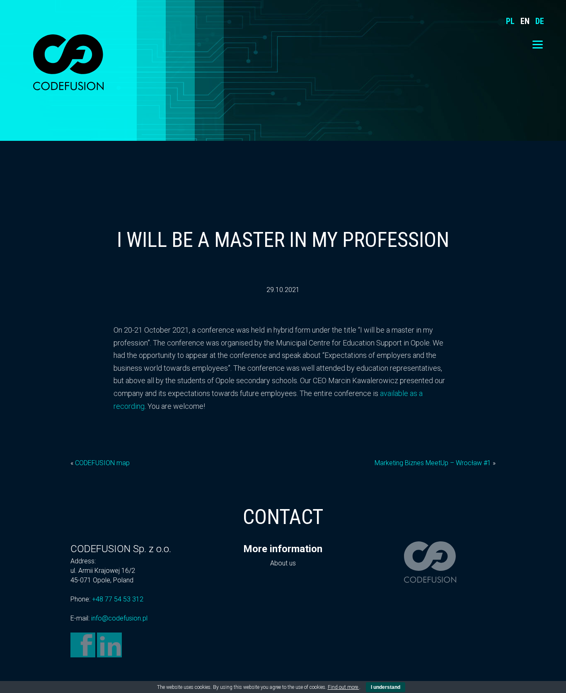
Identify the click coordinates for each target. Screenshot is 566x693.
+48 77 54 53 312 (117, 599)
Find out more (343, 687)
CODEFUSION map (102, 463)
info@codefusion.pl (119, 618)
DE (539, 21)
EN (525, 21)
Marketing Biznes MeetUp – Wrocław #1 (433, 463)
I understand (385, 687)
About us (283, 563)
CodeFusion (68, 62)
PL (510, 21)
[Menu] (537, 44)
